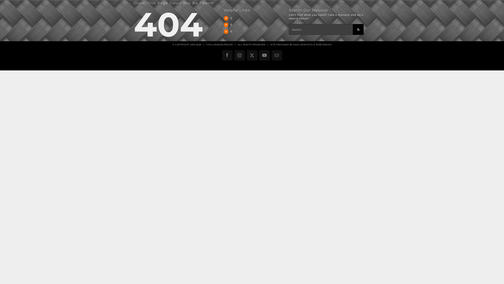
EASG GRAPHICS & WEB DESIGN (312, 44)
